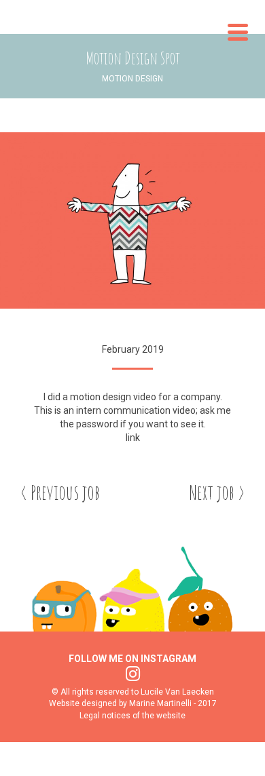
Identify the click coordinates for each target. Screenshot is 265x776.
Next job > (217, 492)
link (133, 437)
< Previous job (60, 492)
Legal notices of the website (133, 715)
